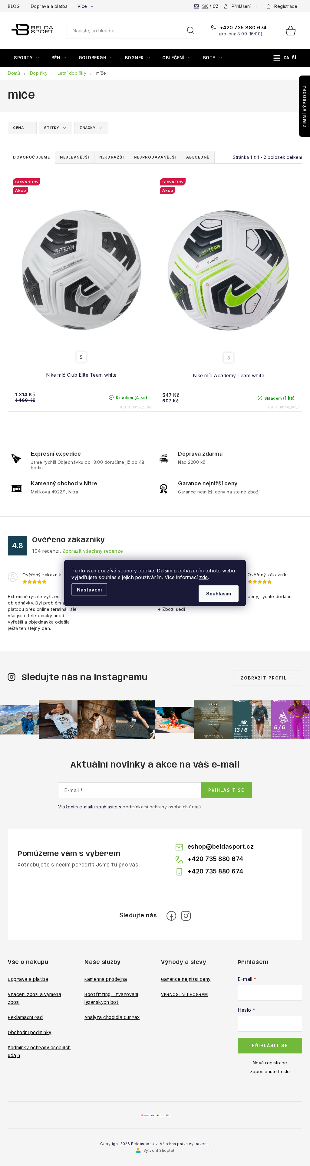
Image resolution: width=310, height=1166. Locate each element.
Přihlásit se (226, 790)
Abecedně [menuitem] (197, 157)
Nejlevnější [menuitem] (74, 157)
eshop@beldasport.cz (220, 846)
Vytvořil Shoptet (159, 1150)
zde (203, 577)
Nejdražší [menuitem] (111, 157)
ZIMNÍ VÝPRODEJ (304, 106)
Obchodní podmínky (29, 1033)
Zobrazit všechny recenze (92, 551)
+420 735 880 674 (243, 28)
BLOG (14, 6)
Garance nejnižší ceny (186, 980)
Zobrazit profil (264, 677)
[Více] (285, 58)
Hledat (190, 30)
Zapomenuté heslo (270, 1071)
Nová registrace (270, 1062)
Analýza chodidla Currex (112, 1018)
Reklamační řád (25, 1018)
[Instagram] (186, 916)
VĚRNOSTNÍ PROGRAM (184, 995)
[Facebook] (171, 916)
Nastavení (89, 590)
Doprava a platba (49, 6)
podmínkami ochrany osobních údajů (162, 806)
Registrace (285, 6)
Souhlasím (218, 594)
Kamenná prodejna (105, 980)
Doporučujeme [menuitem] (31, 157)
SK (205, 6)
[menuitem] (26, 58)
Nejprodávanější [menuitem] (155, 157)
